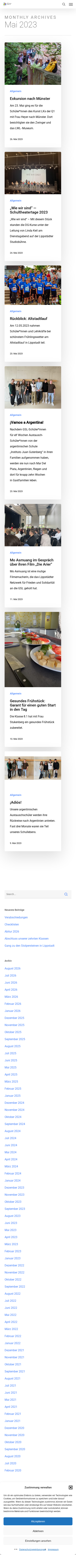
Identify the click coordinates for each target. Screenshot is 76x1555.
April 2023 (11, 1237)
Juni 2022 (11, 1308)
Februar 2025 (13, 1088)
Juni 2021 (11, 1392)
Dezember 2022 (14, 1265)
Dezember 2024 (14, 1102)
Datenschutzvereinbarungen (32, 1549)
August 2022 (13, 1293)
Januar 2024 (13, 1180)
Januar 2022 (13, 1343)
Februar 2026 (13, 1004)
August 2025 (13, 1046)
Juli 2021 (10, 1385)
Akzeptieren (38, 1521)
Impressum (53, 1549)
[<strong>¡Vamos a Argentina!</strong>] (33, 432)
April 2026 (11, 989)
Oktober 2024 (13, 1117)
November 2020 (14, 1435)
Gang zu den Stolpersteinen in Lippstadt (29, 945)
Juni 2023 (11, 1223)
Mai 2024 (10, 1152)
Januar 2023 (13, 1258)
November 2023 (14, 1194)
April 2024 (11, 1159)
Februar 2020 (13, 1470)
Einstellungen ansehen (38, 1540)
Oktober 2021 (13, 1364)
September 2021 (15, 1371)
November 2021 (14, 1357)
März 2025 (11, 1081)
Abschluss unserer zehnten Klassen (27, 938)
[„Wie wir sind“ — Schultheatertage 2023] (33, 206)
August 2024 (13, 1131)
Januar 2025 (13, 1095)
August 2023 (13, 1216)
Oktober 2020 (13, 1442)
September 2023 (15, 1209)
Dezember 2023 (14, 1187)
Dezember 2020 (14, 1428)
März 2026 (11, 996)
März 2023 (11, 1244)
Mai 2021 (10, 1399)
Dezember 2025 (14, 1018)
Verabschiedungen (16, 917)
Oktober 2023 (13, 1201)
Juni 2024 (11, 1145)
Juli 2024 (10, 1138)
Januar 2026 (13, 1011)
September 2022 (15, 1286)
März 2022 (11, 1329)
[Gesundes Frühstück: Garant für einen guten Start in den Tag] (33, 679)
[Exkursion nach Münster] (33, 94)
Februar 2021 (13, 1414)
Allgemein (15, 91)
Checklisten (12, 924)
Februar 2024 (13, 1173)
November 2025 (14, 1025)
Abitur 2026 (12, 931)
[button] (70, 1487)
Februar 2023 (13, 1251)
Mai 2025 (10, 1067)
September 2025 (15, 1039)
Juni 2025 (11, 1060)
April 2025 (11, 1074)
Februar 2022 (13, 1336)
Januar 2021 (13, 1421)
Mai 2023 (10, 1230)
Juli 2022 (10, 1300)
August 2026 (13, 968)
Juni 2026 (11, 982)
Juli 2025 (10, 1053)
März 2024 (11, 1166)
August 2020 (13, 1456)
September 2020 (15, 1449)
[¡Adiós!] (33, 801)
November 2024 (14, 1110)
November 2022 (14, 1272)
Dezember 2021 (14, 1350)
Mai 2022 (10, 1315)
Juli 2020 (10, 1463)
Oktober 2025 (13, 1032)
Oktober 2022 (13, 1279)
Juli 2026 (10, 975)
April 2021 (11, 1406)
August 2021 (13, 1378)
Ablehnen (38, 1531)
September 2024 (15, 1124)
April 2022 (11, 1322)
